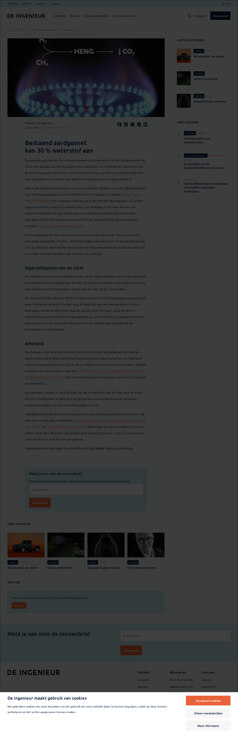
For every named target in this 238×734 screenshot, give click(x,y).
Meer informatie (208, 726)
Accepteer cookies (208, 700)
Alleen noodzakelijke (208, 713)
